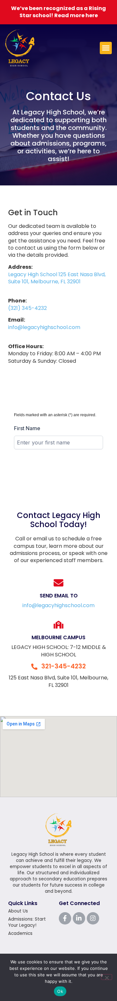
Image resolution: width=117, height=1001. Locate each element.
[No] (106, 977)
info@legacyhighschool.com (44, 327)
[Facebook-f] (65, 918)
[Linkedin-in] (79, 918)
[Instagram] (93, 918)
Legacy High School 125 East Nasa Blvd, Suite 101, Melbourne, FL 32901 (57, 278)
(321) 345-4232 (27, 308)
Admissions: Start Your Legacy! (27, 922)
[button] (106, 48)
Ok (60, 991)
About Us (18, 911)
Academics (20, 933)
